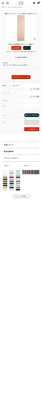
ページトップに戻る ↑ (21, 196)
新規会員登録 (16, 48)
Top (3, 7)
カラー (4, 85)
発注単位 (5, 100)
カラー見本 (36, 89)
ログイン (27, 48)
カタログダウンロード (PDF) (21, 77)
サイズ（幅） (6, 93)
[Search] (8, 3)
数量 (4, 106)
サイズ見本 (36, 96)
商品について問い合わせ (32, 115)
